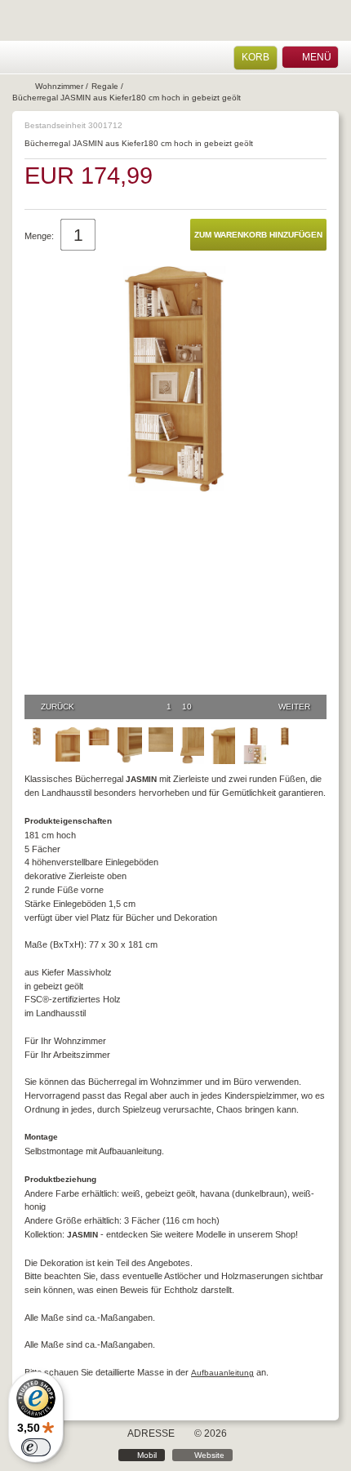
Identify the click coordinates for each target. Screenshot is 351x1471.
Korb (255, 57)
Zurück (57, 706)
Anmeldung (42, 57)
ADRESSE (151, 1433)
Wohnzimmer (59, 86)
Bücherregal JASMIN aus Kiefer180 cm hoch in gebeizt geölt (126, 97)
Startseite (22, 86)
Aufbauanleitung (222, 1372)
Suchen (63, 57)
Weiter (294, 706)
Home (20, 57)
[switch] (36, 1447)
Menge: (39, 236)
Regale (104, 86)
